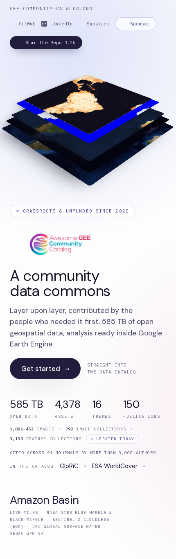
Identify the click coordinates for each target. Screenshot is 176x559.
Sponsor (140, 24)
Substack (98, 24)
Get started (45, 368)
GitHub (27, 24)
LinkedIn (57, 24)
